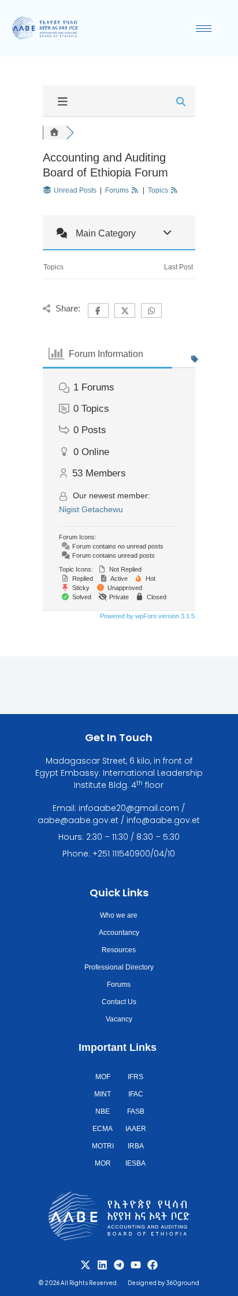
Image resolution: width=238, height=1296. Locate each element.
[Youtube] (136, 1265)
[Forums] (54, 132)
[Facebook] (152, 1265)
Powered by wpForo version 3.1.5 (146, 616)
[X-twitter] (85, 1265)
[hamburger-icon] (204, 28)
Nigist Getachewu (91, 509)
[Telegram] (119, 1265)
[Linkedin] (102, 1265)
